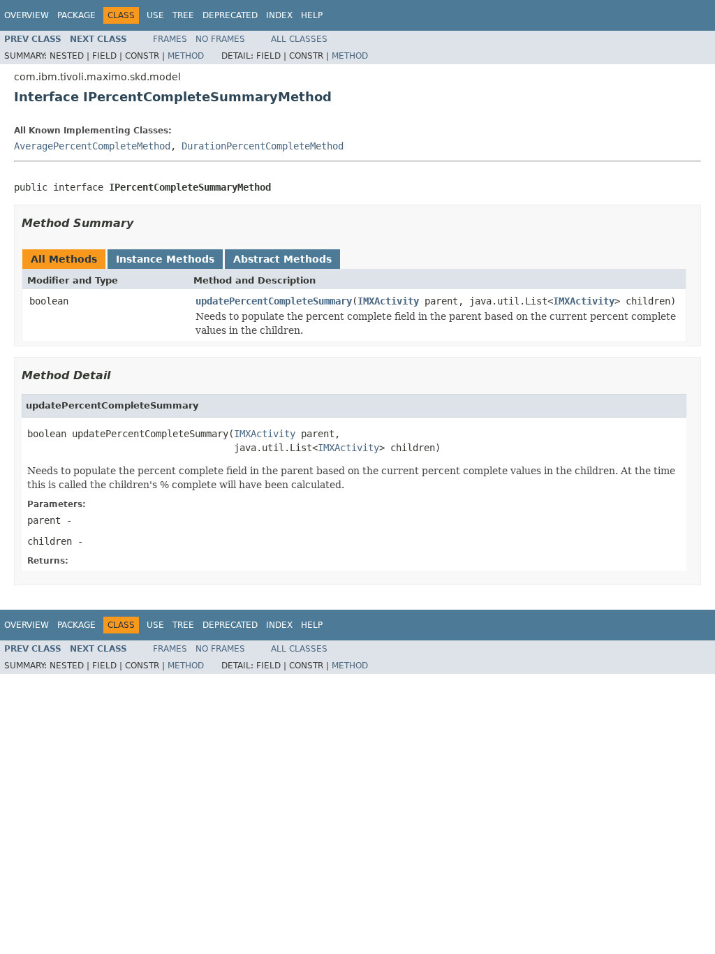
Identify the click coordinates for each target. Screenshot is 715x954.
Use (155, 15)
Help (312, 15)
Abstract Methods (282, 259)
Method (186, 56)
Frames (170, 39)
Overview (26, 15)
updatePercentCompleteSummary (274, 301)
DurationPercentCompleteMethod (263, 146)
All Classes (299, 39)
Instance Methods (165, 259)
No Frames (220, 39)
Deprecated (230, 15)
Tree (183, 15)
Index (279, 15)
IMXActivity (388, 301)
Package (76, 15)
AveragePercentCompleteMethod (92, 146)
